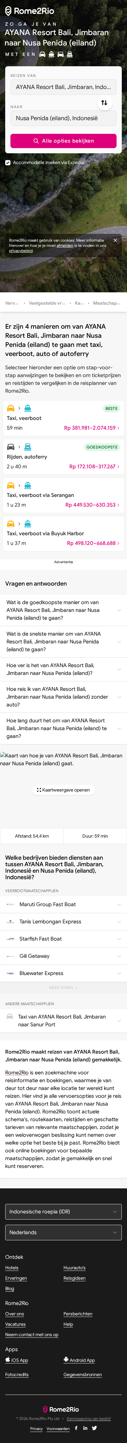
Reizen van (23, 75)
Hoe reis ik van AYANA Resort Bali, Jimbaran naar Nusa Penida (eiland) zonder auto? (57, 697)
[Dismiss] (115, 240)
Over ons (14, 1314)
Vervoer (13, 303)
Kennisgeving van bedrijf (89, 1419)
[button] (63, 141)
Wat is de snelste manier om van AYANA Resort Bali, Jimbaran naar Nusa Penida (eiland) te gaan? (54, 642)
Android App (82, 1360)
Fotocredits (17, 1374)
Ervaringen (16, 1278)
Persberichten (78, 1314)
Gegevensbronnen (83, 1374)
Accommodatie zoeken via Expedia (48, 162)
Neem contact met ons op (31, 1334)
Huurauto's (75, 1268)
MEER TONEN (67, 989)
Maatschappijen (110, 303)
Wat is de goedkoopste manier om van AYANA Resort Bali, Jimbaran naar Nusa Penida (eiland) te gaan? (53, 610)
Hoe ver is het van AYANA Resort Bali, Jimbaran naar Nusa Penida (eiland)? (50, 669)
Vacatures (15, 1324)
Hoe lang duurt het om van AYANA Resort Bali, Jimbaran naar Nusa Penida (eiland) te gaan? (57, 728)
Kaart (81, 303)
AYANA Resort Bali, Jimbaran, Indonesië (66, 87)
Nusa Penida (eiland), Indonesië (57, 118)
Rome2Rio (17, 1073)
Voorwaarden (58, 1428)
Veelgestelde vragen (51, 303)
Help (68, 1324)
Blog (9, 1288)
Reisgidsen (75, 1278)
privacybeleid (21, 250)
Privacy (36, 1428)
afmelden (65, 245)
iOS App (19, 1360)
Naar (16, 106)
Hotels (12, 1268)
